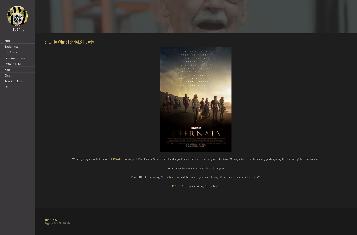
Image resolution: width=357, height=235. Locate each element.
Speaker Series (11, 46)
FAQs (7, 87)
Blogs (7, 75)
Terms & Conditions (13, 81)
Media (7, 69)
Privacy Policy (51, 220)
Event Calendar (11, 52)
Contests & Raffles (13, 64)
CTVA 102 (17, 29)
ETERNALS (115, 159)
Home (7, 40)
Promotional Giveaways (15, 58)
